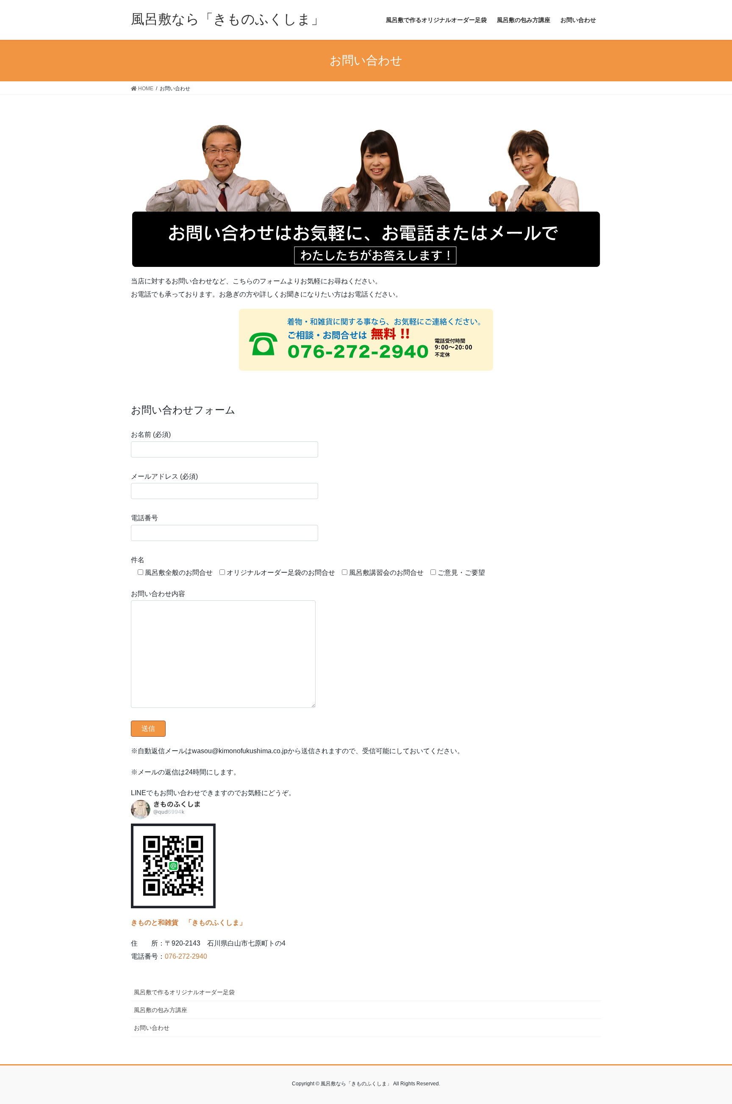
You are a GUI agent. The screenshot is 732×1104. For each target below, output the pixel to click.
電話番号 (144, 517)
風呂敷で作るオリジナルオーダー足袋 (184, 992)
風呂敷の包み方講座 (160, 1010)
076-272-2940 (186, 956)
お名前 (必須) (151, 434)
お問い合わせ (151, 1027)
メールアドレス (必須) (164, 476)
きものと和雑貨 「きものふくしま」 (188, 922)
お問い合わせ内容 (158, 593)
